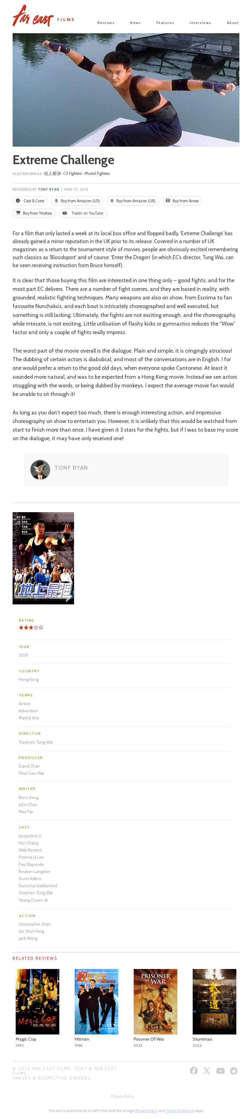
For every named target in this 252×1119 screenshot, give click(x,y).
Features (165, 22)
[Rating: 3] (26, 630)
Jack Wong (28, 938)
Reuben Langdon (34, 871)
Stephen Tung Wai (36, 742)
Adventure (28, 710)
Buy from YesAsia (37, 213)
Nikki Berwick (30, 850)
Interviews (200, 22)
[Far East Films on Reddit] (234, 1071)
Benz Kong (28, 797)
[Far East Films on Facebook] (194, 1071)
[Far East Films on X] (207, 1071)
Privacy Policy (122, 1096)
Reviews (105, 22)
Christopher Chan (35, 924)
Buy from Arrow (185, 201)
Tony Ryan (48, 190)
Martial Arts (29, 717)
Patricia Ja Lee (31, 857)
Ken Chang (28, 842)
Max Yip (26, 811)
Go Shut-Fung (31, 931)
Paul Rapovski (31, 864)
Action (25, 703)
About (233, 22)
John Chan (28, 804)
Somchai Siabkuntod (38, 885)
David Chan (29, 766)
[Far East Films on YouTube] (221, 1071)
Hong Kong (29, 679)
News (135, 22)
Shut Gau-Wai (31, 773)
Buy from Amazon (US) (80, 201)
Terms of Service (180, 1110)
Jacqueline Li (30, 835)
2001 (23, 655)
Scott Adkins (30, 878)
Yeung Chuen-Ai (33, 900)
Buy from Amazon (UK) (136, 201)
